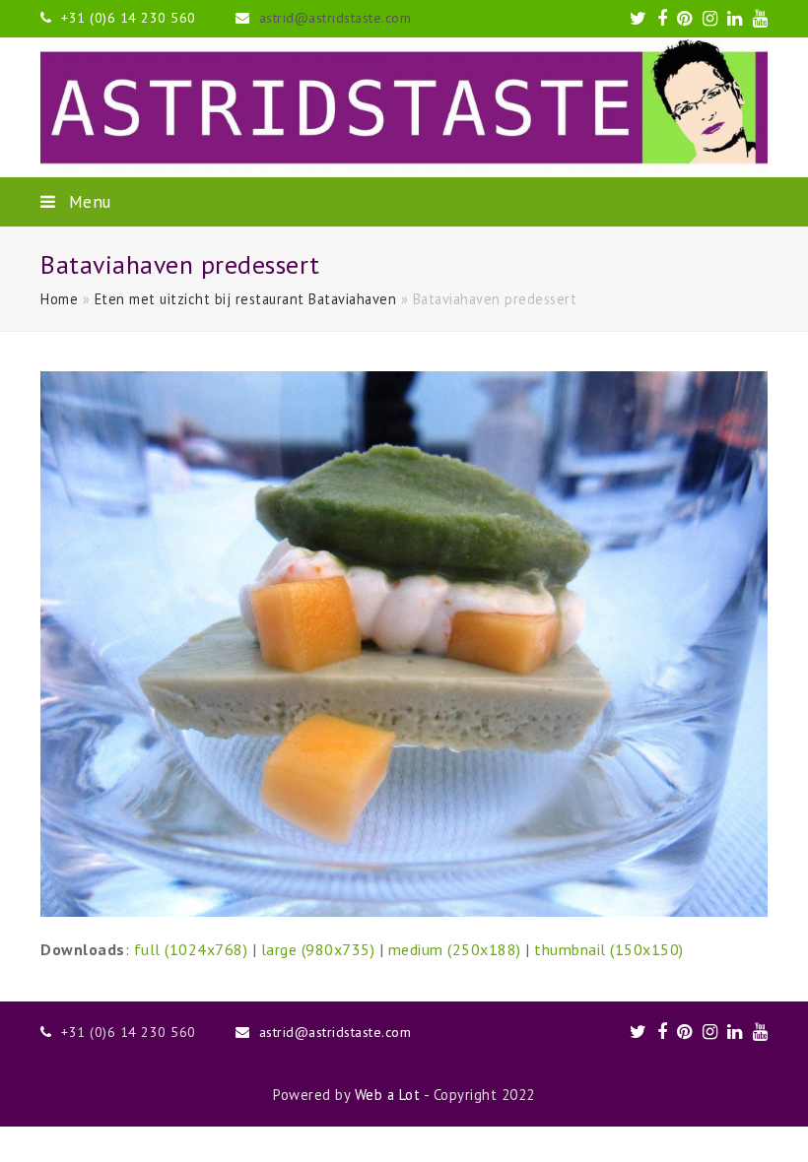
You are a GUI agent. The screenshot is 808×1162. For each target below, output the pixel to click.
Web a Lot (388, 1094)
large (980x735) (318, 949)
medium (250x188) (454, 949)
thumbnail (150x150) (609, 949)
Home (59, 299)
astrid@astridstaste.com (335, 18)
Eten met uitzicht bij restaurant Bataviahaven (246, 299)
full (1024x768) (191, 949)
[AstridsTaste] (404, 107)
